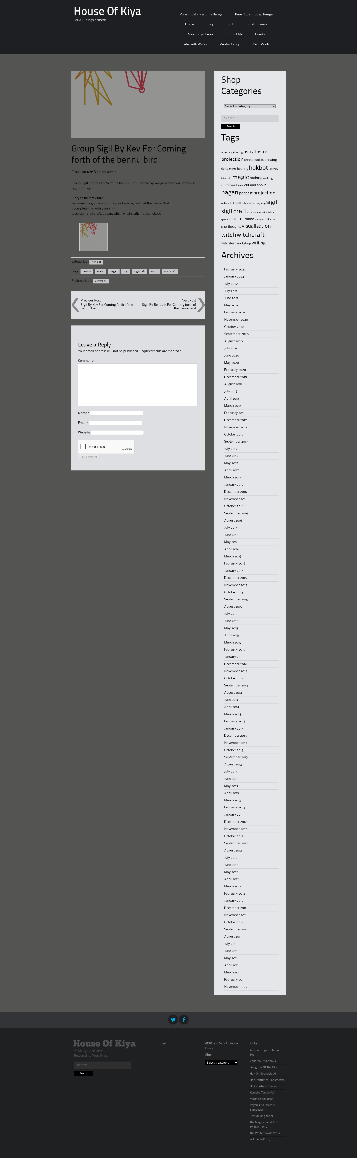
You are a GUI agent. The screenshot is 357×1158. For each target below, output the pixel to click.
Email (83, 422)
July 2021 (230, 291)
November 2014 (235, 671)
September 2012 (236, 843)
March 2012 (232, 886)
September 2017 (236, 441)
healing (242, 168)
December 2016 (235, 491)
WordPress (100, 1055)
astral (249, 152)
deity (224, 168)
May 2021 (231, 305)
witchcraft (170, 271)
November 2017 (235, 427)
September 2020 (236, 334)
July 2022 (231, 283)
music (240, 186)
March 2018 (232, 405)
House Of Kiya (107, 12)
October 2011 (233, 922)
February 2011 (234, 979)
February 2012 (234, 893)
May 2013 (231, 786)
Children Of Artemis (263, 1061)
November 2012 (235, 829)
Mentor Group (229, 44)
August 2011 (232, 936)
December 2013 (235, 735)
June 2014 (231, 699)
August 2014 (233, 692)
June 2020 (231, 355)
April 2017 (231, 470)
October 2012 (233, 836)
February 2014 (234, 721)
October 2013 (233, 750)
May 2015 (231, 628)
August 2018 (233, 384)
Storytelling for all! (262, 1116)
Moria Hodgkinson (262, 1099)
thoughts (234, 226)
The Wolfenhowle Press (265, 1133)
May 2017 (231, 463)
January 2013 (233, 814)
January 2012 (233, 900)
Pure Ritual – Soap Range (254, 14)
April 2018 (231, 398)
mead (232, 185)
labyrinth (226, 178)
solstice (270, 212)
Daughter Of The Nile (263, 1067)
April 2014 (231, 707)
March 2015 (232, 642)
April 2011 (231, 965)
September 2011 (235, 929)
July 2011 (230, 943)
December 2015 (235, 577)
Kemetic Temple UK (262, 1092)
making (256, 178)
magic (100, 271)
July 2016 (230, 527)
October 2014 (233, 678)
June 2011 (231, 950)
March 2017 (232, 477)
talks (268, 219)
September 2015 (236, 599)
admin (112, 171)
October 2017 (233, 434)
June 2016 (231, 534)
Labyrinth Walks (195, 44)
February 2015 (234, 649)
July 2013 (230, 771)
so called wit (259, 213)
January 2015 (233, 656)
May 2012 (231, 872)
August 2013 (233, 764)
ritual (237, 203)
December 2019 (235, 377)
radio (224, 203)
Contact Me (234, 34)
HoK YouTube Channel (264, 1086)
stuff (229, 219)
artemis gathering (232, 152)
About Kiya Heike (200, 34)
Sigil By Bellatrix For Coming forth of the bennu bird (169, 306)
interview (273, 169)
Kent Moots (261, 44)
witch (154, 271)
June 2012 (231, 864)
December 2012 (235, 821)
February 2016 (234, 563)
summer (259, 219)
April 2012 (231, 879)
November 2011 (235, 915)
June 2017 (231, 455)
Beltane (248, 160)
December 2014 (235, 664)
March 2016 (232, 556)
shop (263, 203)
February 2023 (235, 269)
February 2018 (234, 413)
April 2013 (231, 793)
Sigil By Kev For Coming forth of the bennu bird (107, 306)
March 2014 (232, 714)
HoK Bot (96, 262)
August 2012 (233, 850)
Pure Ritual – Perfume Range (201, 14)
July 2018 (230, 391)
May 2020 (231, 362)
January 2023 (234, 276)
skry (249, 212)
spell (223, 220)
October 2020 (234, 326)
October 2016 (234, 506)
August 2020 (233, 341)
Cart (230, 24)
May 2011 (230, 958)
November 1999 (235, 986)
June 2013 (231, 778)
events (232, 169)
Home (189, 24)
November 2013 (235, 742)
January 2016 (234, 570)
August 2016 (233, 520)
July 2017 (230, 448)
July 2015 (230, 613)
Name (83, 413)
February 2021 (234, 312)
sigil (126, 271)
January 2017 (233, 484)
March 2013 (232, 800)
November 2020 (236, 319)
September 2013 (236, 757)
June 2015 (231, 621)
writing (259, 243)
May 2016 (231, 542)
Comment (86, 360)
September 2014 (236, 685)
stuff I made (244, 219)
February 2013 (234, 807)
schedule (247, 203)
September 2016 (236, 513)
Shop (210, 24)
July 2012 (230, 857)
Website (84, 432)
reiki (229, 203)
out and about (255, 185)
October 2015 (233, 592)
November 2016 (235, 499)
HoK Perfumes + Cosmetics (267, 1080)
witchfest (228, 243)
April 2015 (231, 635)
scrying (256, 203)
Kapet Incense (256, 24)
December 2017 (235, 420)
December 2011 (235, 908)
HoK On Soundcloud (263, 1073)
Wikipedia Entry (260, 1139)
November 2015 (235, 585)
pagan (113, 271)
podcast (246, 193)
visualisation (256, 226)
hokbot (87, 271)
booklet (258, 160)
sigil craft (139, 271)
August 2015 (233, 606)
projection (264, 193)
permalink (100, 281)
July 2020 (231, 348)
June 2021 (231, 298)
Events (260, 34)
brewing (271, 159)
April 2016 (231, 549)
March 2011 (232, 972)
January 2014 (233, 728)
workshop (244, 243)
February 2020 (235, 369)
